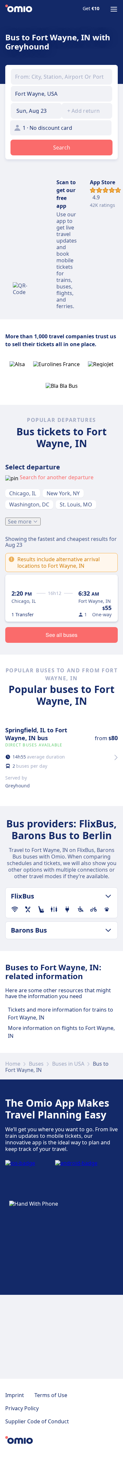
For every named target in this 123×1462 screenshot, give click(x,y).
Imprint (14, 1395)
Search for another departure (56, 477)
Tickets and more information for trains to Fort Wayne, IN (60, 1013)
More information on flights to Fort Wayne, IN (61, 1031)
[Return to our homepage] (18, 9)
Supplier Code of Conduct (37, 1421)
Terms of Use (50, 1395)
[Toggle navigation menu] (114, 9)
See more (19, 521)
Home (12, 1063)
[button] (36, 111)
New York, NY (63, 493)
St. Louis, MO (76, 504)
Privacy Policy (22, 1408)
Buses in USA (68, 1063)
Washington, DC (29, 504)
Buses (36, 1063)
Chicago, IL (22, 493)
